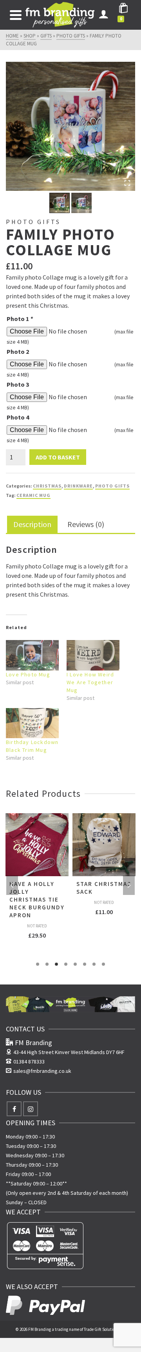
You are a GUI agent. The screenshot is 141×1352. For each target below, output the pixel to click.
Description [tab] (32, 524)
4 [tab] (66, 964)
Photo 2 (18, 351)
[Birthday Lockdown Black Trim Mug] (32, 723)
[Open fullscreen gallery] (127, 183)
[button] (59, 203)
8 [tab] (103, 964)
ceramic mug (33, 495)
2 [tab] (47, 964)
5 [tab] (75, 964)
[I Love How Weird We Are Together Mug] (93, 655)
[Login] (103, 15)
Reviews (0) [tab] (85, 524)
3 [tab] (56, 964)
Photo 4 (18, 417)
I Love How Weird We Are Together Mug (90, 682)
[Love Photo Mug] (32, 655)
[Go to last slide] (53, 203)
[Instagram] (30, 1108)
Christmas (47, 486)
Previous (12, 885)
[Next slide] (88, 203)
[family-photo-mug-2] (70, 126)
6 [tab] (85, 964)
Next (129, 885)
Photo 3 (18, 384)
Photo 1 (20, 319)
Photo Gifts (112, 486)
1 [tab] (38, 964)
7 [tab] (94, 964)
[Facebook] (14, 1108)
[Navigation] (15, 15)
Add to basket (58, 457)
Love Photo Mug (28, 674)
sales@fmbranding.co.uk (42, 1070)
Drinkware (78, 486)
